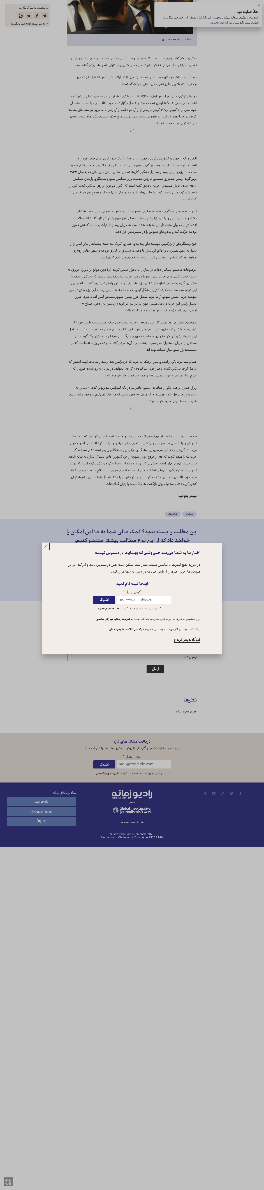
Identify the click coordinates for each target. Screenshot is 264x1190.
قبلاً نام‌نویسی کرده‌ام (187, 640)
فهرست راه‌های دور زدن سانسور (113, 619)
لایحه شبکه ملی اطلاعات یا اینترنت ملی (129, 629)
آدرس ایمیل (132, 592)
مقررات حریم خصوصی (107, 609)
